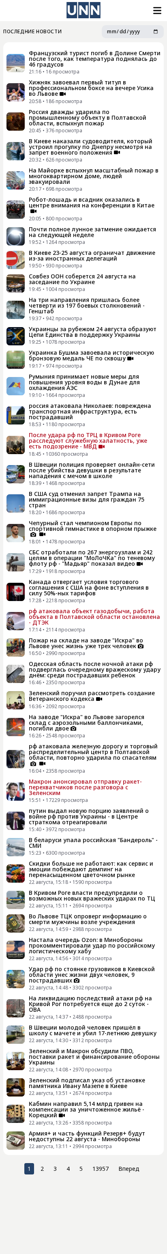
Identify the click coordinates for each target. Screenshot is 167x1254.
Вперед (128, 1168)
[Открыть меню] (156, 10)
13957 (100, 1168)
